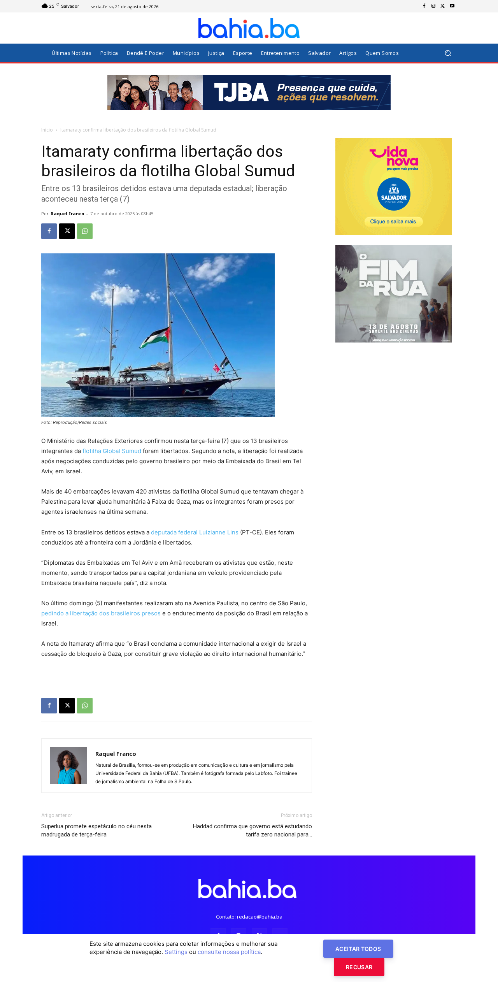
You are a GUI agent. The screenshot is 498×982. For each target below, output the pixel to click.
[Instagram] (433, 6)
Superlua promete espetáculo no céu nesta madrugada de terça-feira (96, 830)
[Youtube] (452, 6)
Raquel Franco (67, 213)
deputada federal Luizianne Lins (194, 532)
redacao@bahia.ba (259, 916)
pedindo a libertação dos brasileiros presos (101, 613)
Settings (176, 952)
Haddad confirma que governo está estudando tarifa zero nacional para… (252, 830)
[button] (447, 53)
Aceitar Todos (358, 948)
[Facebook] (424, 6)
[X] (442, 6)
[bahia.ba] (249, 28)
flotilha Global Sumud (111, 451)
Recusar (359, 967)
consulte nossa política (229, 952)
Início (47, 129)
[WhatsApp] (85, 231)
